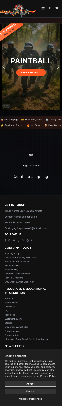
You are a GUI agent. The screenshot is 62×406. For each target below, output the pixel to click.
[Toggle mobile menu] (43, 8)
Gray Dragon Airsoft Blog (16, 327)
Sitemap (8, 323)
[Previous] (3, 66)
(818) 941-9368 (21, 222)
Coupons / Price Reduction (17, 273)
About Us (9, 298)
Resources (10, 315)
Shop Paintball (31, 72)
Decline (30, 391)
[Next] (58, 66)
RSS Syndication (12, 265)
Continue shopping (31, 177)
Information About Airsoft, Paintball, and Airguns (27, 339)
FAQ (7, 310)
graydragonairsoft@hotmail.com (29, 228)
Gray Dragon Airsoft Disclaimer (19, 282)
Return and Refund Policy (17, 261)
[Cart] (57, 9)
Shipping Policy (12, 253)
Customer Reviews (13, 319)
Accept (30, 383)
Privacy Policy (48, 376)
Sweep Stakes (11, 302)
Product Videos (12, 335)
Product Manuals (12, 331)
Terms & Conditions (14, 277)
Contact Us (10, 306)
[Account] (49, 9)
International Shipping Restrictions (21, 257)
